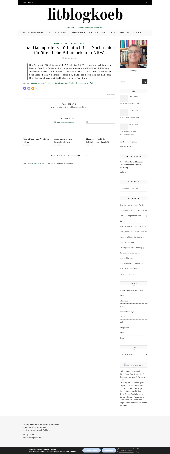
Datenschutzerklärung (130, 32)
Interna (122, 333)
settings (73, 451)
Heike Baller (124, 269)
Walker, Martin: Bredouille (130, 371)
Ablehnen (109, 450)
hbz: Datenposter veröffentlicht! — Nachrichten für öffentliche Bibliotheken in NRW (60, 83)
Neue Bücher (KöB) (134, 365)
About (30, 2)
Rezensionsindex (57, 32)
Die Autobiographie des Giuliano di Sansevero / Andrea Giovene (133, 252)
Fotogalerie (124, 327)
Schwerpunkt (76, 32)
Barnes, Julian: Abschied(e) (130, 391)
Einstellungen (126, 450)
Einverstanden (91, 450)
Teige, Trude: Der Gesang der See (133, 374)
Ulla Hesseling (125, 263)
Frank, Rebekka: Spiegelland (131, 399)
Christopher (124, 248)
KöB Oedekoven (76, 43)
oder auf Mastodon (127, 146)
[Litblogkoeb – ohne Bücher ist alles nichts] (85, 14)
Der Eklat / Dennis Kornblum (129, 103)
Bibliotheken (60, 43)
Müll (121, 322)
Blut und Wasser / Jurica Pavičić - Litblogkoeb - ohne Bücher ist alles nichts (133, 210)
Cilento (122, 317)
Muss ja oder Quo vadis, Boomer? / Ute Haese (128, 133)
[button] (24, 88)
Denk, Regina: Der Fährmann (131, 394)
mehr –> (123, 172)
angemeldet (36, 163)
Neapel (122, 306)
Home (25, 2)
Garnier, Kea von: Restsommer (132, 397)
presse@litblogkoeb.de (32, 437)
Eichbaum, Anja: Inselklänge (131, 388)
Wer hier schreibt (37, 32)
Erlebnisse (124, 301)
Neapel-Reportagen (127, 311)
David (122, 338)
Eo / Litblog (69, 104)
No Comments (110, 94)
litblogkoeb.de (28, 435)
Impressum (107, 32)
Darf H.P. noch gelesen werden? (130, 118)
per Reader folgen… (128, 142)
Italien (92, 32)
